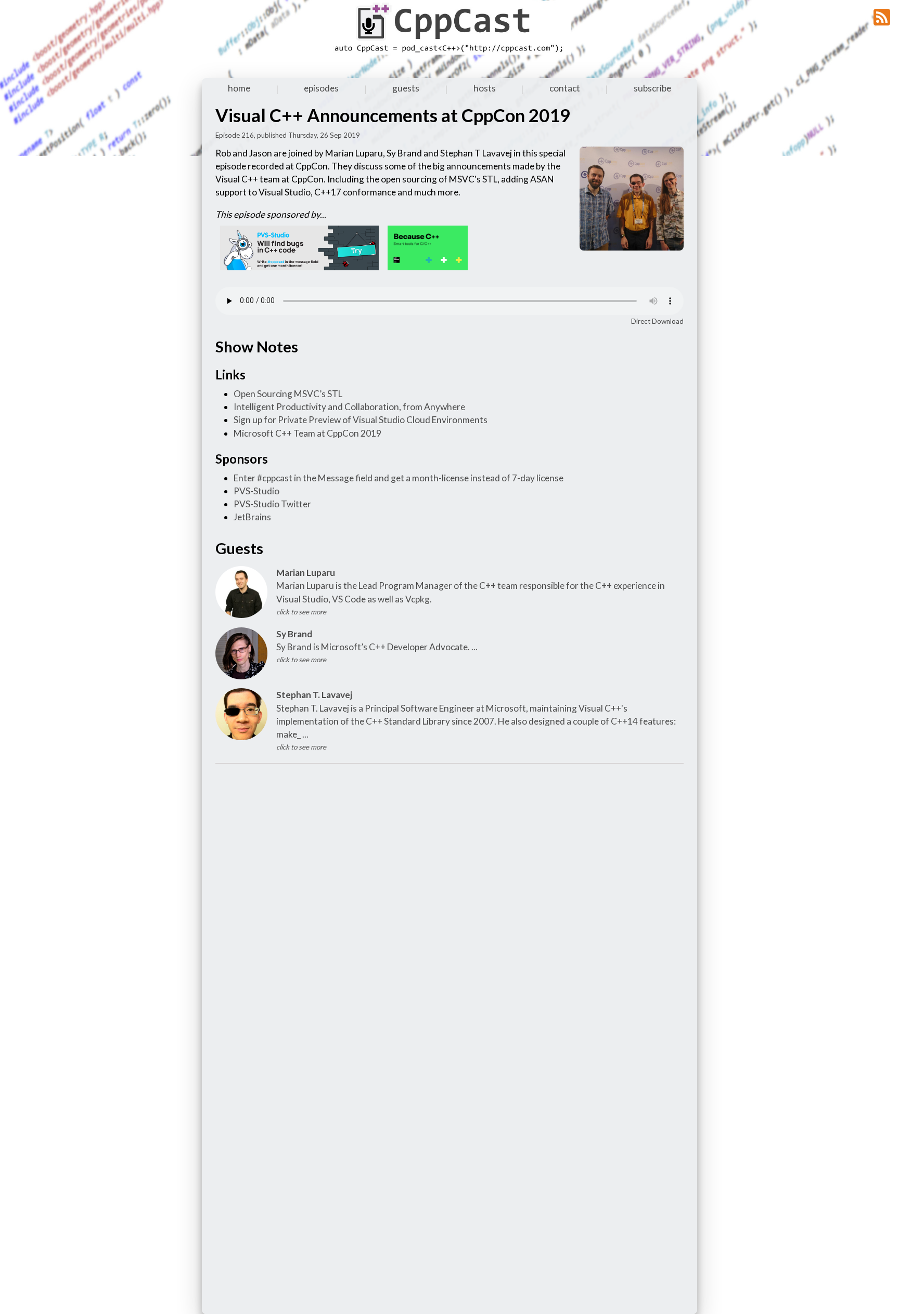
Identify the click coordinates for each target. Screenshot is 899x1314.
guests (405, 88)
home (239, 88)
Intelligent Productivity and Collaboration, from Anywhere (349, 406)
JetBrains (252, 516)
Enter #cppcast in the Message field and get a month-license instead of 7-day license (398, 477)
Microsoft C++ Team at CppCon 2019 (307, 433)
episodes (321, 88)
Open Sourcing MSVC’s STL (288, 393)
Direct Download (657, 321)
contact (564, 88)
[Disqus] (449, 903)
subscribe (652, 88)
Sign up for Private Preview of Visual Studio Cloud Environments (360, 419)
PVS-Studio (256, 490)
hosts (484, 88)
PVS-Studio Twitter (272, 503)
